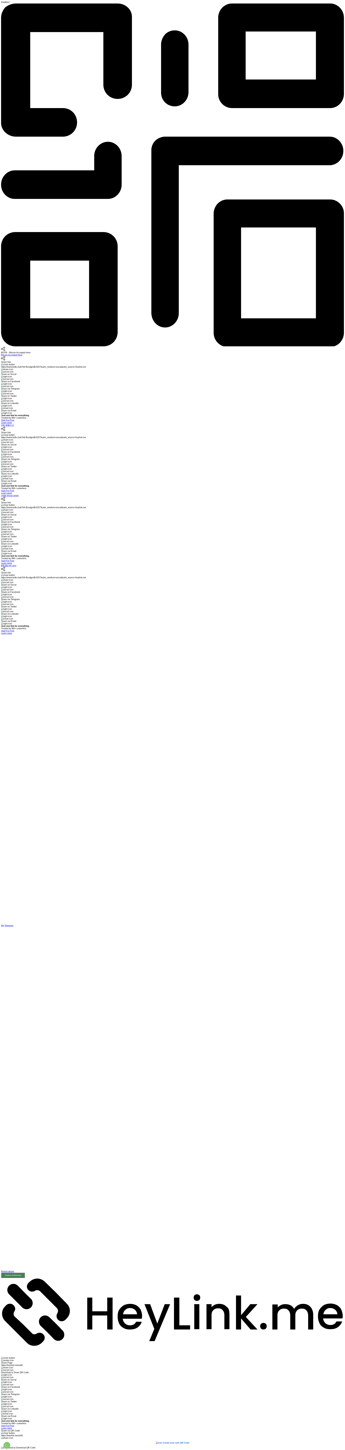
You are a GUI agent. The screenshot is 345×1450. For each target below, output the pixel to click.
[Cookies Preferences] (7, 1445)
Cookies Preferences (13, 1275)
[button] (172, 1102)
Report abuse (7, 1271)
